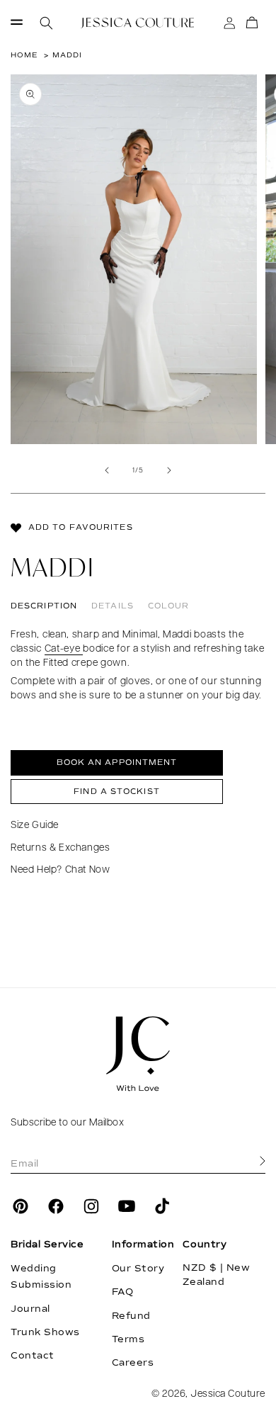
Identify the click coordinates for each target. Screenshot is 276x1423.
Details (112, 606)
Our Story (138, 1268)
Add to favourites (80, 527)
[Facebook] (56, 1206)
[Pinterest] (20, 1206)
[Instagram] (91, 1206)
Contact (32, 1355)
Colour (169, 606)
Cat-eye (64, 649)
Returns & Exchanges (60, 848)
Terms (128, 1339)
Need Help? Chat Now (60, 870)
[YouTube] (127, 1206)
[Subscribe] (262, 1161)
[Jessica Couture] (138, 1054)
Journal (30, 1309)
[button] (17, 23)
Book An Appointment (117, 762)
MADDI (67, 54)
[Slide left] (106, 470)
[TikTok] (162, 1206)
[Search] (46, 23)
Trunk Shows (45, 1332)
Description (44, 606)
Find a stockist (117, 791)
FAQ (123, 1292)
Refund (131, 1316)
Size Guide (35, 825)
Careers (133, 1362)
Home (24, 54)
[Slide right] (169, 470)
